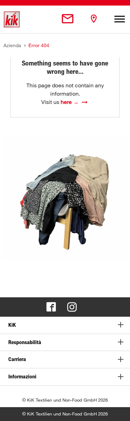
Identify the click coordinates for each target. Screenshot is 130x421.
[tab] (65, 325)
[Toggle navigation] (120, 19)
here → (70, 101)
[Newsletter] (68, 19)
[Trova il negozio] (94, 19)
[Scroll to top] (118, 409)
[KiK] (11, 19)
